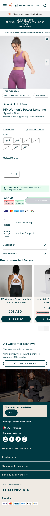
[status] (11, 174)
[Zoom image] (47, 39)
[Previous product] (41, 328)
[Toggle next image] (47, 62)
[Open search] (11, 5)
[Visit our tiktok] (18, 439)
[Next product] (46, 328)
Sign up (11, 413)
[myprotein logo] (24, 5)
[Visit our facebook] (11, 439)
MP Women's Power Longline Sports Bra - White (16, 301)
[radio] (7, 140)
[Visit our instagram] (5, 439)
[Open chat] (24, 439)
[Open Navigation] (5, 5)
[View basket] (44, 5)
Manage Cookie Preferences (18, 421)
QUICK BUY (18, 319)
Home (5, 32)
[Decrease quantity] (7, 174)
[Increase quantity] (16, 174)
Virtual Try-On (36, 129)
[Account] (37, 5)
